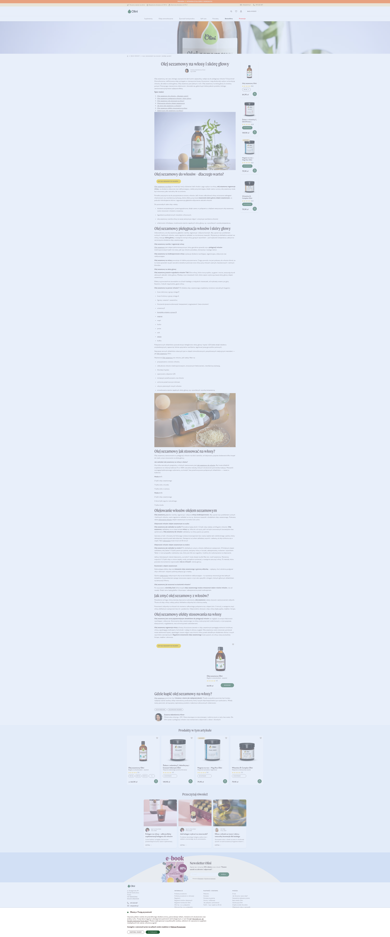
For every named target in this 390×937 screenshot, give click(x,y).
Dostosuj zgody (136, 932)
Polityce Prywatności (178, 927)
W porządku (152, 932)
